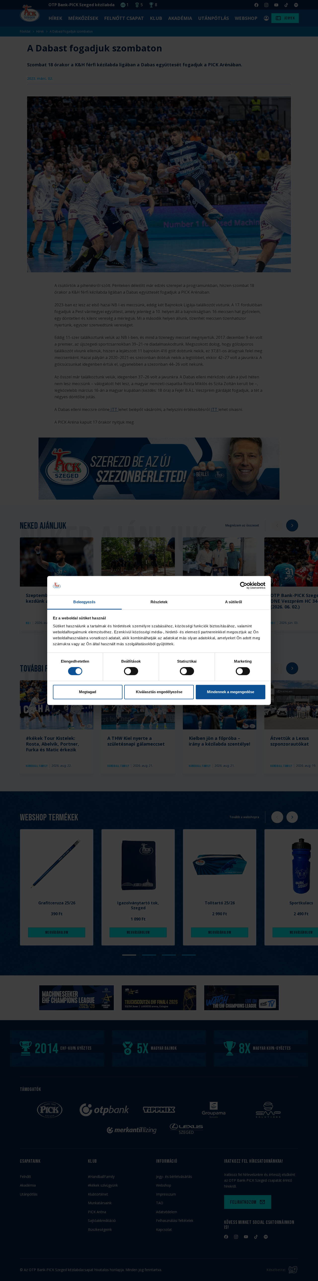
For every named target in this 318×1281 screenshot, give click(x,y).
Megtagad (87, 692)
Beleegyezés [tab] (84, 602)
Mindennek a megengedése (230, 692)
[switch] (131, 671)
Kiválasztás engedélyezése (159, 692)
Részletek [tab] (159, 602)
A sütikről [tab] (233, 602)
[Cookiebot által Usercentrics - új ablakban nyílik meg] (243, 585)
